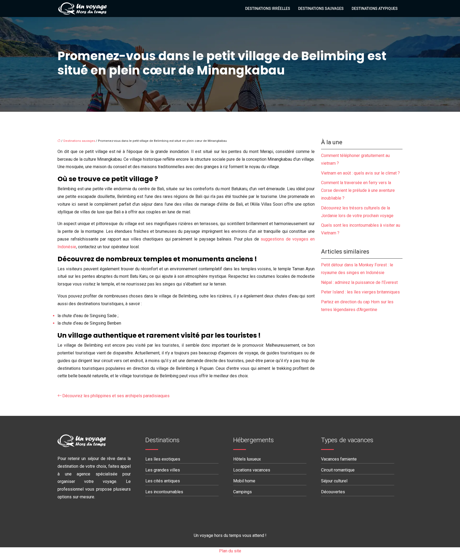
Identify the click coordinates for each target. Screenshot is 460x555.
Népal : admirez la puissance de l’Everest (359, 282)
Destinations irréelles (267, 8)
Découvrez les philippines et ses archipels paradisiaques (116, 395)
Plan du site (230, 550)
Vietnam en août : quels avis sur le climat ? (360, 173)
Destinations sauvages (321, 8)
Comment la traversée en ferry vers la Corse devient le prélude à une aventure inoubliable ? (358, 190)
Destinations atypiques (375, 8)
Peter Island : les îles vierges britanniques (360, 292)
